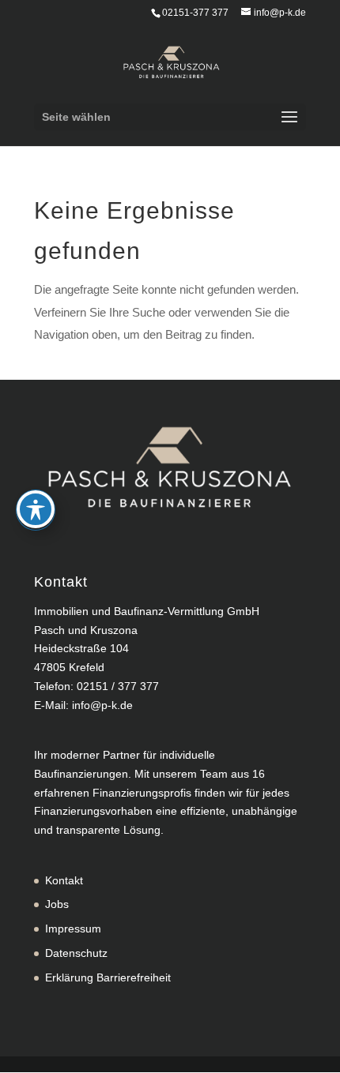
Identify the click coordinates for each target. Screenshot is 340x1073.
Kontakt (64, 880)
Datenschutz (76, 953)
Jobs (57, 904)
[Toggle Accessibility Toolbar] (36, 509)
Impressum (73, 928)
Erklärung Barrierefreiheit (108, 977)
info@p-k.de (102, 705)
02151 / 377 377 (118, 686)
